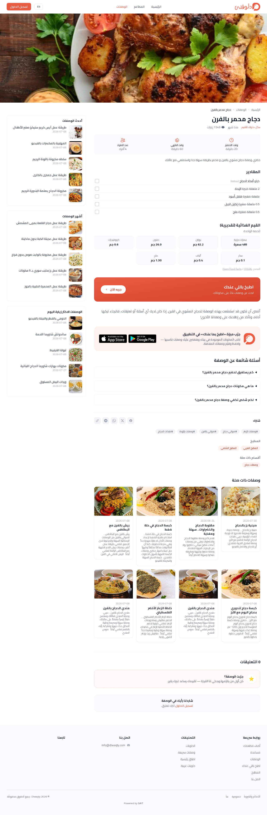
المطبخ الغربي (250, 448)
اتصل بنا (255, 779)
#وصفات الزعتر (251, 431)
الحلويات (190, 745)
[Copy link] (97, 420)
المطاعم (139, 7)
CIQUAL (248, 269)
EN (38, 6)
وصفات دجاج (251, 464)
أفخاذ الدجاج (247, 181)
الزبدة (238, 188)
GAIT (140, 803)
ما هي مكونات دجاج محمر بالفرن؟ (230, 386)
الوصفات (121, 7)
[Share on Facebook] (130, 420)
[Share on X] (122, 420)
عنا (227, 796)
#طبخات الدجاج (165, 431)
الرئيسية (156, 7)
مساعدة (255, 752)
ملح (235, 212)
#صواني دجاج (230, 431)
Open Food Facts (232, 269)
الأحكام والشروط (252, 796)
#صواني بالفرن (209, 431)
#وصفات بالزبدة (187, 431)
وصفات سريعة (186, 752)
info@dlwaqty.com (113, 745)
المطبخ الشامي (229, 448)
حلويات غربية (188, 765)
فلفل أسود (235, 196)
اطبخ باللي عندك (251, 765)
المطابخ (255, 772)
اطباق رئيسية (187, 759)
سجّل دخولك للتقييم (251, 127)
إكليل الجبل (231, 204)
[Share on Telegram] (105, 420)
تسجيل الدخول (19, 6)
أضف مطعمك (251, 745)
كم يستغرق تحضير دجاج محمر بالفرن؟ (228, 372)
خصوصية (236, 796)
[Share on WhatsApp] (114, 420)
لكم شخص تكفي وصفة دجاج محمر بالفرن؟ (224, 400)
